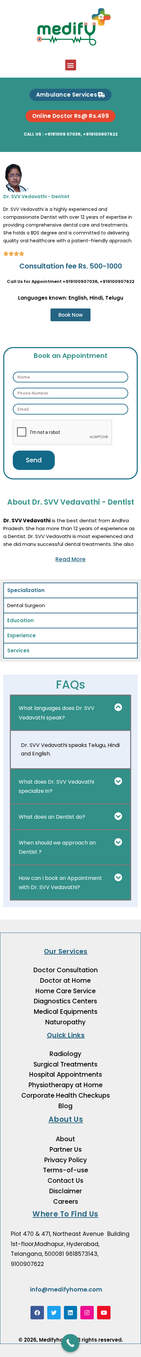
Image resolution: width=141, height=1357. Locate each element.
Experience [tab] (21, 635)
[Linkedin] (70, 1312)
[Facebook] (37, 1312)
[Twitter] (54, 1312)
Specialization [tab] (26, 590)
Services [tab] (18, 650)
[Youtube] (104, 1312)
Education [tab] (20, 620)
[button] (70, 65)
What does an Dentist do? (52, 817)
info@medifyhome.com (66, 1289)
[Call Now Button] (70, 1343)
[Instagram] (87, 1312)
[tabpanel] (70, 605)
